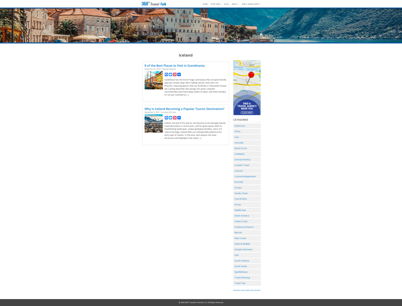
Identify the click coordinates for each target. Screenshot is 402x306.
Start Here (215, 4)
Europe (238, 187)
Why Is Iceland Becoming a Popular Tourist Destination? (185, 109)
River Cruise (240, 238)
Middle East (240, 210)
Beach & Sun (241, 148)
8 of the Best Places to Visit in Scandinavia (175, 65)
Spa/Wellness (241, 271)
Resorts (238, 232)
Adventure (240, 125)
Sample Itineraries (243, 249)
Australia (239, 142)
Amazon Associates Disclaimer (247, 290)
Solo (237, 255)
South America (242, 260)
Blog (226, 4)
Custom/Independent (245, 176)
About (235, 4)
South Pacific (241, 266)
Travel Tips (240, 283)
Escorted (239, 182)
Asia (237, 137)
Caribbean (240, 153)
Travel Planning (242, 277)
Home (205, 4)
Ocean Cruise (241, 221)
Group (238, 204)
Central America (242, 159)
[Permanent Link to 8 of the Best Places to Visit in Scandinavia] (154, 80)
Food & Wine (241, 198)
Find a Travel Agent (251, 4)
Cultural (238, 170)
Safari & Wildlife (242, 243)
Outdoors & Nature (244, 227)
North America (242, 215)
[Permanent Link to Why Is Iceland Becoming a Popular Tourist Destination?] (154, 123)
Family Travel (241, 193)
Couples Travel (242, 165)
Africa (237, 131)
